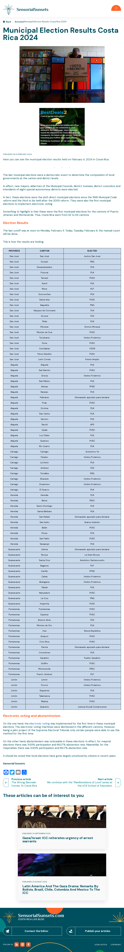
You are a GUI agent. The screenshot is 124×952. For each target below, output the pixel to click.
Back (8, 22)
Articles (19, 22)
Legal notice (101, 944)
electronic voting (39, 723)
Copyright (116, 944)
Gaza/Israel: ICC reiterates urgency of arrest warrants (57, 839)
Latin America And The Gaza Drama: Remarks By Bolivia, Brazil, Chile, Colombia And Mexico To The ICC (61, 889)
